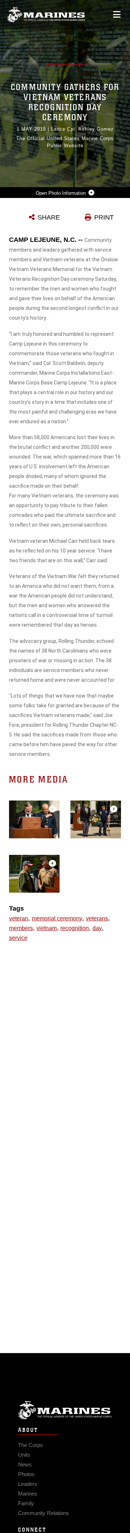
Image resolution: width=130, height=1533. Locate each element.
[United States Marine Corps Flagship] (46, 14)
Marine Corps (65, 1410)
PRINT (104, 217)
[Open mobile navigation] (117, 14)
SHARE (49, 217)
